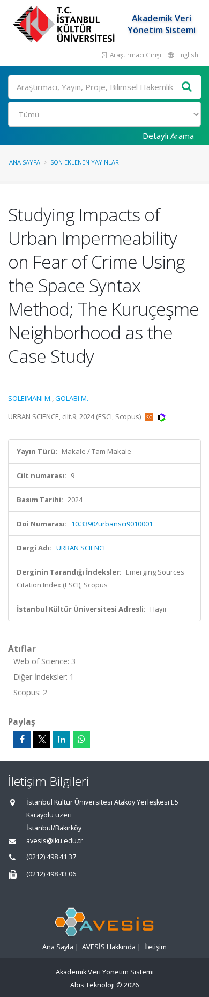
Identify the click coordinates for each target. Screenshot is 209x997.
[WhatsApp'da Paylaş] (81, 739)
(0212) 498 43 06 (51, 874)
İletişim (155, 946)
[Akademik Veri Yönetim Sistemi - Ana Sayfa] (65, 24)
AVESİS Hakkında (109, 946)
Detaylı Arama (168, 135)
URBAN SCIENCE (81, 548)
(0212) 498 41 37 (51, 856)
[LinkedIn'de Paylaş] (61, 739)
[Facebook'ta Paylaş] (22, 739)
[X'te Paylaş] (41, 739)
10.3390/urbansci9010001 (112, 524)
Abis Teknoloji (92, 984)
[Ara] (187, 87)
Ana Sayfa (24, 162)
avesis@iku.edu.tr (54, 840)
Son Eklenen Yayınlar (84, 162)
